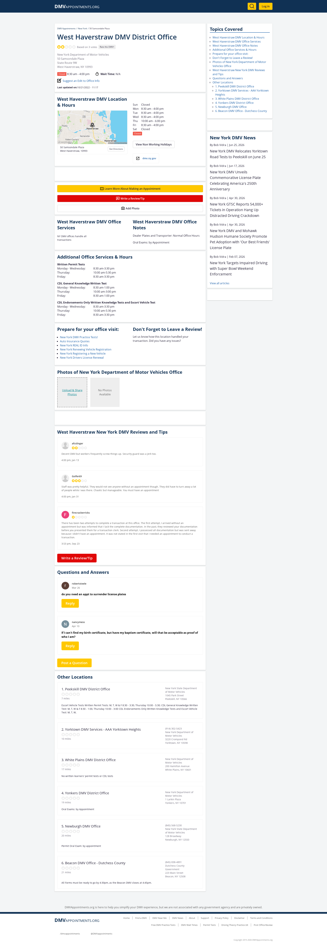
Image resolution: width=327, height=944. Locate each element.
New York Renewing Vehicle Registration (85, 349)
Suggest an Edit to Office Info (81, 81)
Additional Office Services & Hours (234, 50)
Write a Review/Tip (133, 198)
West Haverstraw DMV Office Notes (235, 45)
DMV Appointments (66, 28)
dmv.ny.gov (149, 158)
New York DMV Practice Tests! (79, 337)
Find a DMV (141, 918)
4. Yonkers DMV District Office (234, 103)
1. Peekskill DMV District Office (234, 86)
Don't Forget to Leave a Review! (233, 58)
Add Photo (132, 208)
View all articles (219, 283)
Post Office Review (263, 924)
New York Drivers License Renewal (82, 357)
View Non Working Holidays (154, 144)
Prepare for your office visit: (230, 54)
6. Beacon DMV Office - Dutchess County (241, 111)
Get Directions (116, 148)
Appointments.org (76, 7)
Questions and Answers (228, 78)
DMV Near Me (159, 918)
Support (205, 918)
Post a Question (74, 663)
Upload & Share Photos (72, 392)
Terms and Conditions (261, 918)
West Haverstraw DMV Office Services (237, 41)
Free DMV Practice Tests (163, 924)
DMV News (177, 918)
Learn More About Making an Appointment (132, 189)
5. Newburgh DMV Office (231, 107)
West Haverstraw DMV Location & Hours (238, 37)
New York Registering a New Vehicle (83, 353)
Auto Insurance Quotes (75, 341)
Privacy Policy (222, 918)
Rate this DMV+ (107, 46)
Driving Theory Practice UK (234, 924)
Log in (266, 6)
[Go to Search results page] (252, 6)
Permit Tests (209, 924)
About (192, 918)
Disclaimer (239, 918)
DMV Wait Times (189, 924)
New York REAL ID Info (74, 345)
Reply (70, 603)
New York (82, 28)
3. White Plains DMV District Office (237, 99)
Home (126, 918)
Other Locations (223, 82)
